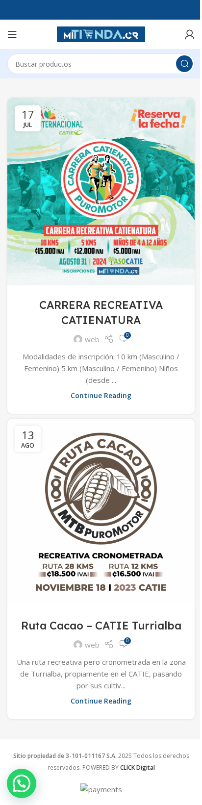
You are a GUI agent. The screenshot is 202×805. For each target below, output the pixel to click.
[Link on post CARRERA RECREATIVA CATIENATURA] (101, 191)
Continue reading (101, 395)
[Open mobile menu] (12, 34)
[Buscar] (184, 63)
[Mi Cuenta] (190, 34)
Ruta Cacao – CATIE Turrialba (101, 625)
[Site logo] (101, 33)
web (92, 339)
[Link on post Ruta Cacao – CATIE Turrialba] (101, 512)
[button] (21, 783)
